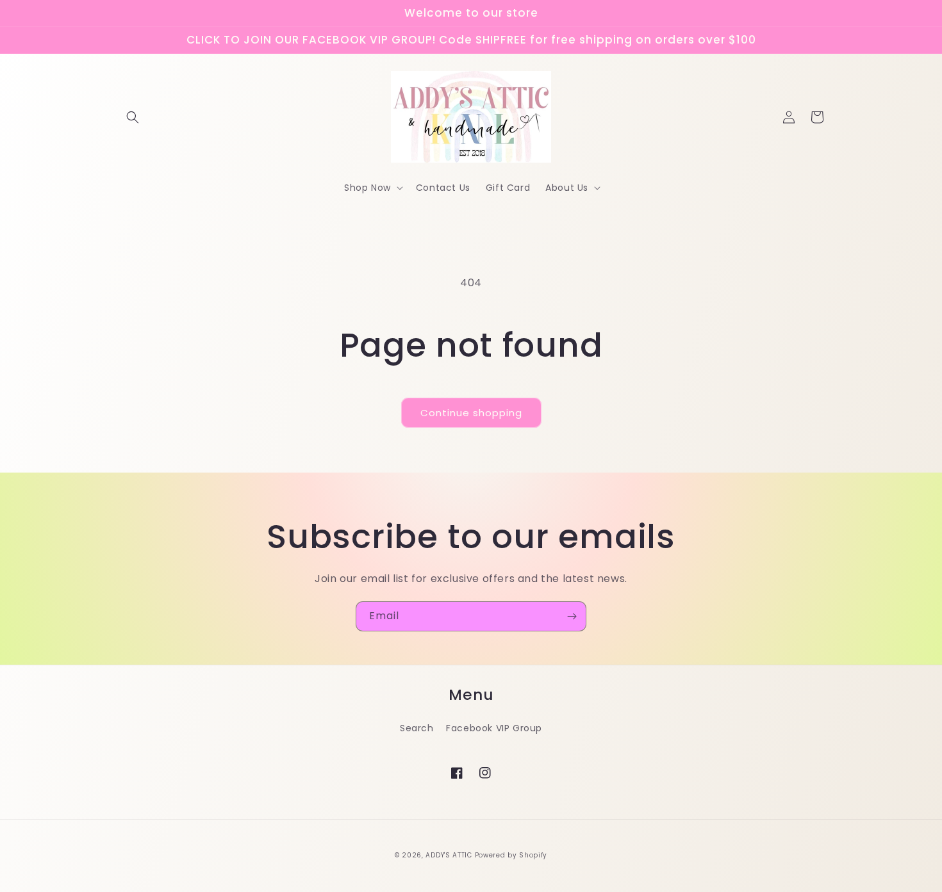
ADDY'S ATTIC (450, 855)
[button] (133, 117)
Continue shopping (471, 412)
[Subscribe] (572, 616)
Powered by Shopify (511, 855)
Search (417, 728)
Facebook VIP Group (494, 728)
